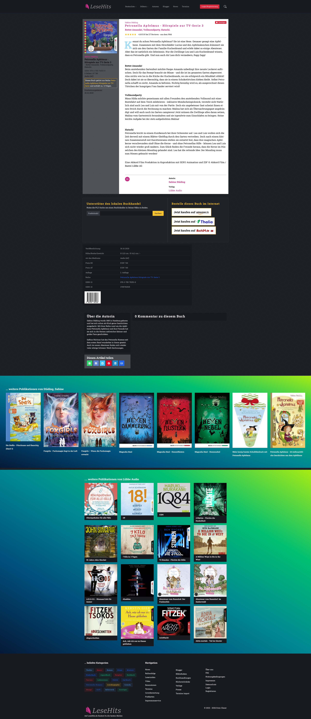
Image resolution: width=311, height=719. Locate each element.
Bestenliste (130, 6)
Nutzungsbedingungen (215, 676)
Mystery (130, 670)
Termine (185, 6)
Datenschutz (211, 684)
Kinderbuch (91, 675)
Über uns (209, 669)
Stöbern (143, 6)
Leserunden (150, 677)
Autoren (155, 6)
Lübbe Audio (175, 190)
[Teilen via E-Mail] (121, 363)
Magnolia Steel (87, 452)
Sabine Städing (177, 182)
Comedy (127, 685)
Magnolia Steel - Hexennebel (169, 452)
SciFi (98, 690)
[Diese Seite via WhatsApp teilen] (89, 363)
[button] (224, 6)
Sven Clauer (221, 708)
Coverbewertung (152, 693)
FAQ (207, 673)
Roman (110, 670)
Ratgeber (118, 675)
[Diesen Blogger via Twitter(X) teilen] (102, 363)
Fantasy (89, 680)
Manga (89, 690)
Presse (178, 689)
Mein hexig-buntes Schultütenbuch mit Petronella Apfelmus (212, 453)
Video (147, 681)
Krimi (119, 670)
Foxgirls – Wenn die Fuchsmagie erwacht (58, 452)
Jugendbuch (105, 675)
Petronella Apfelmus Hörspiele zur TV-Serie (100, 83)
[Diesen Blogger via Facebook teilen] (96, 363)
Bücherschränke (183, 682)
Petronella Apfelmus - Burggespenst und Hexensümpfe (286, 433)
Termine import (182, 693)
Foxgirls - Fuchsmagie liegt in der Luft (22, 451)
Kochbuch (131, 675)
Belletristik (109, 690)
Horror (99, 670)
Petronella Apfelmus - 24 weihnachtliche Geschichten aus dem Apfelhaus (249, 453)
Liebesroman (102, 680)
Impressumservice (153, 700)
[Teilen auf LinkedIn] (115, 363)
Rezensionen (150, 685)
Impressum (210, 680)
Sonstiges (221, 22)
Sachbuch (126, 680)
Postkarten (149, 696)
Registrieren (211, 691)
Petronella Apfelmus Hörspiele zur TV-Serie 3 (140, 277)
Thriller (89, 670)
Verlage (179, 685)
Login (208, 687)
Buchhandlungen (183, 678)
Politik (115, 680)
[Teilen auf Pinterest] (109, 363)
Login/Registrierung (210, 6)
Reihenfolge (150, 673)
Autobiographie (113, 685)
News (175, 6)
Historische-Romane (94, 685)
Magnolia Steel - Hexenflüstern (133, 452)
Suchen (158, 213)
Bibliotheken (181, 674)
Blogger (166, 6)
